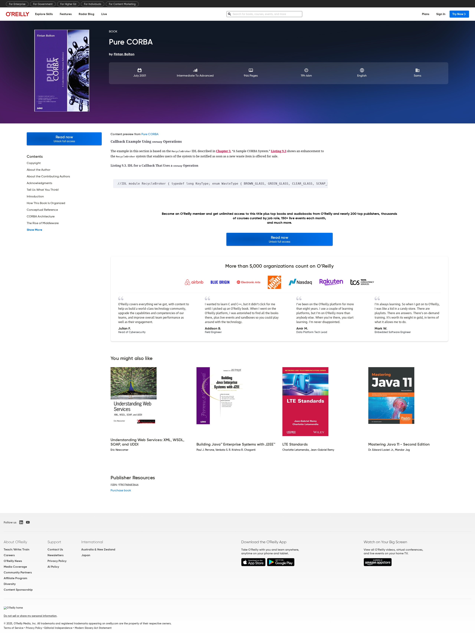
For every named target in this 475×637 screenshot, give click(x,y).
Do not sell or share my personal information (30, 616)
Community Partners (18, 572)
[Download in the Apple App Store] (253, 565)
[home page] (17, 14)
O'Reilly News (13, 561)
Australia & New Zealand (98, 549)
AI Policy (53, 567)
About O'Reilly (15, 542)
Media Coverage (15, 567)
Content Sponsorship (18, 590)
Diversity (10, 584)
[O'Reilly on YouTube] (28, 522)
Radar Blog (86, 14)
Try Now (457, 14)
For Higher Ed (68, 4)
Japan (85, 555)
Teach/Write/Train (16, 549)
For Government (43, 4)
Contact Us (55, 549)
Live (104, 14)
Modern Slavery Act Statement (93, 628)
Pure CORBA (149, 134)
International (92, 542)
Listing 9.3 (278, 151)
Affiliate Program (15, 578)
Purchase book (121, 490)
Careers (9, 555)
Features (66, 14)
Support (54, 542)
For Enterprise (17, 4)
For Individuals (92, 4)
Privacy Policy (57, 561)
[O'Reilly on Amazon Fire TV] (378, 565)
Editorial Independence (58, 628)
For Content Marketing (122, 4)
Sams (417, 75)
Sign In (440, 14)
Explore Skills (44, 14)
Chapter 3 (223, 151)
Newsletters (55, 555)
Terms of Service (13, 628)
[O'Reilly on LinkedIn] (21, 522)
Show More (34, 229)
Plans (425, 14)
